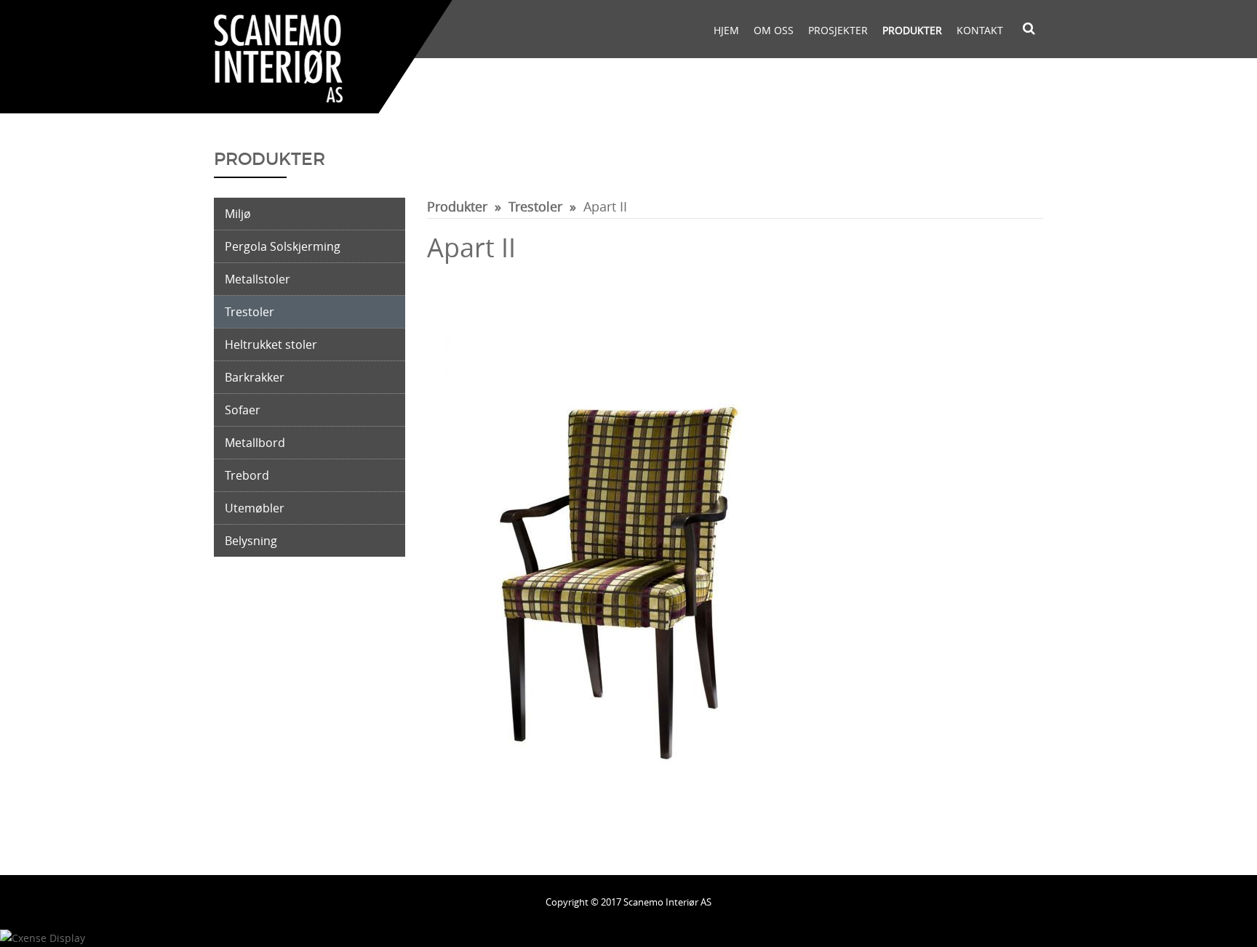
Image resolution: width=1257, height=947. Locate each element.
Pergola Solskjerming (282, 246)
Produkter (912, 30)
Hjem (726, 30)
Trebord (247, 475)
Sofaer (242, 410)
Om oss (774, 30)
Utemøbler (254, 508)
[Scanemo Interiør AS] (278, 57)
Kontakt (980, 30)
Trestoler (249, 312)
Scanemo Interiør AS (667, 901)
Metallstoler (257, 279)
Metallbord (255, 443)
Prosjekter (838, 30)
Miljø (238, 214)
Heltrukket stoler (271, 344)
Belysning (251, 541)
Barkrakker (254, 377)
